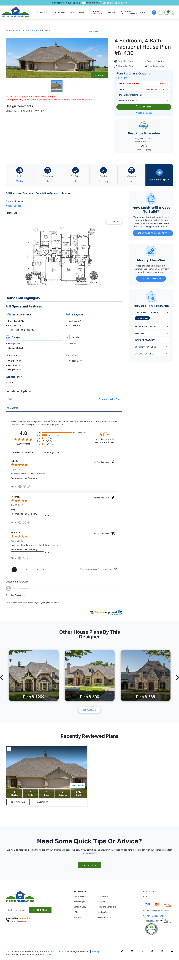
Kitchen (139, 333)
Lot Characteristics (146, 312)
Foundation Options (47, 193)
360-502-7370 (156, 916)
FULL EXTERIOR (18, 802)
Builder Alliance (104, 917)
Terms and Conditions (106, 907)
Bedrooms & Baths (145, 326)
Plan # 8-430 (77, 785)
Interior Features (145, 340)
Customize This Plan (151, 278)
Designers (101, 901)
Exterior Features (145, 346)
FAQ (76, 912)
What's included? (14, 205)
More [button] (142, 12)
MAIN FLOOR (42, 802)
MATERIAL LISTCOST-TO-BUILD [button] (127, 12)
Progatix (47, 954)
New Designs (79, 901)
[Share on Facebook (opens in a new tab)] (19, 487)
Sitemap (95, 951)
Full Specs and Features (19, 193)
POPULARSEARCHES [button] (96, 12)
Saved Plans (102, 896)
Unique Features (144, 353)
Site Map (78, 917)
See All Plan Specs (159, 179)
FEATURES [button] (110, 12)
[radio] (64, 432)
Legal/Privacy (80, 907)
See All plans (89, 710)
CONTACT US (149, 891)
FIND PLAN (42, 910)
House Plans (12, 30)
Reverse (99, 75)
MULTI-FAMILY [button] (58, 12)
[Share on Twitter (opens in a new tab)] (24, 486)
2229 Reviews (26, 444)
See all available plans (114, 2)
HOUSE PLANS (43, 12)
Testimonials (102, 912)
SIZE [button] (72, 12)
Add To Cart (145, 107)
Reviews (66, 193)
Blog (145, 896)
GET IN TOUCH (89, 865)
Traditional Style (29, 30)
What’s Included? (144, 113)
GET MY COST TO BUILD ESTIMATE (153, 233)
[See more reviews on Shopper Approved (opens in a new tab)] (28, 486)
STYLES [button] (82, 12)
